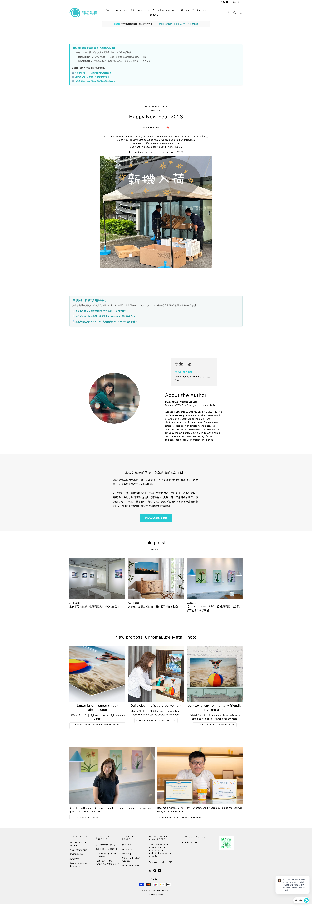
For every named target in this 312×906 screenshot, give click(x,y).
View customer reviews (85, 817)
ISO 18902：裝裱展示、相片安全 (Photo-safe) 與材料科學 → (105, 316)
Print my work (139, 10)
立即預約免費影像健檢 (156, 518)
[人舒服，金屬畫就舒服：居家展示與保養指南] (156, 578)
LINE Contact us (189, 842)
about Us (155, 15)
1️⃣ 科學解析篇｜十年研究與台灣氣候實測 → (91, 73)
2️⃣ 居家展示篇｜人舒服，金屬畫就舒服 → (90, 77)
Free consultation (116, 10)
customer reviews (130, 865)
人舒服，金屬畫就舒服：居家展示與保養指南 (153, 606)
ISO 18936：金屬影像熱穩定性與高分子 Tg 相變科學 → (102, 311)
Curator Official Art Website (131, 859)
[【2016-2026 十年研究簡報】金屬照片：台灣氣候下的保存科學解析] (215, 578)
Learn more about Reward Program (180, 817)
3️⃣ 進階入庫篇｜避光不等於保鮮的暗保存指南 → (93, 81)
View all (156, 549)
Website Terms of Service (77, 844)
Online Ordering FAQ (105, 845)
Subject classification (159, 106)
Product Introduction (164, 10)
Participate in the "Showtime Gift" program (107, 862)
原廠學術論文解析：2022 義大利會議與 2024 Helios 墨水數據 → (107, 321)
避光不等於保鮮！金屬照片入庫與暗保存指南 (94, 606)
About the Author (184, 372)
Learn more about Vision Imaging (214, 724)
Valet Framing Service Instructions (106, 855)
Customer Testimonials (193, 10)
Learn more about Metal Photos (156, 720)
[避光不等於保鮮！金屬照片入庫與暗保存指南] (97, 578)
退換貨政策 (74, 858)
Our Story (126, 853)
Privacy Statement (78, 850)
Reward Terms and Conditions (78, 864)
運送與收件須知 (76, 854)
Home (144, 106)
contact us (127, 849)
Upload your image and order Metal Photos (97, 726)
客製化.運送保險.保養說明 (107, 849)
